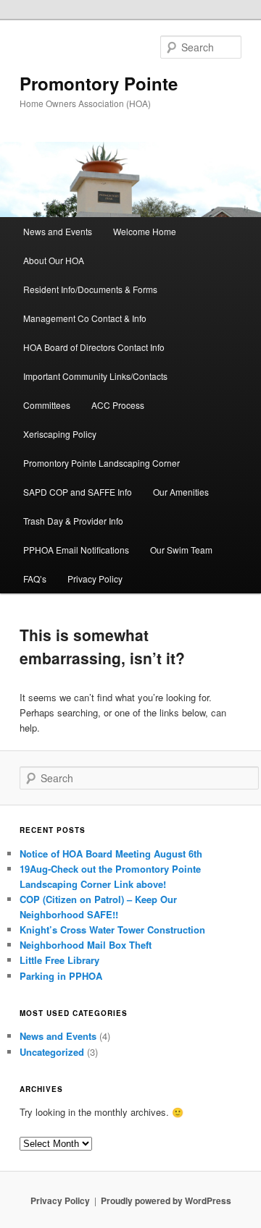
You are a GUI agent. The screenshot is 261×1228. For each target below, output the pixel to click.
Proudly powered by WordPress (166, 1200)
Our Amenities (181, 492)
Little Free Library (59, 960)
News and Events (57, 231)
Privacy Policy (95, 578)
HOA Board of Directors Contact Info (94, 347)
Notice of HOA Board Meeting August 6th (111, 853)
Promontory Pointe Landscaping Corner (101, 463)
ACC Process (117, 405)
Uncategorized (52, 1052)
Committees (46, 405)
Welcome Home (144, 231)
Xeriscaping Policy (59, 434)
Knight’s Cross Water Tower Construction (112, 929)
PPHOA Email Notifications (76, 549)
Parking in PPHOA (61, 976)
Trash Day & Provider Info (73, 521)
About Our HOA (53, 260)
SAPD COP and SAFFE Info (77, 492)
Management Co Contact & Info (84, 318)
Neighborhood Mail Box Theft (86, 945)
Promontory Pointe (99, 83)
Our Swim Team (181, 549)
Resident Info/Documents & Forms (90, 289)
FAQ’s (34, 578)
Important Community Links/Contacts (95, 376)
